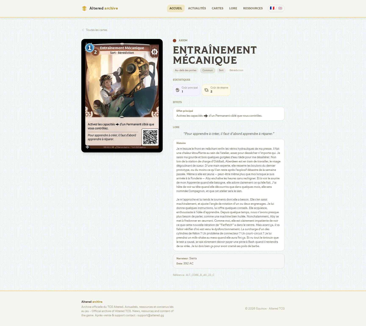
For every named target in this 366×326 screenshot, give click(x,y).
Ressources (253, 8)
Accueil (175, 8)
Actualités (197, 8)
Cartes (217, 8)
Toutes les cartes (96, 30)
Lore (233, 8)
